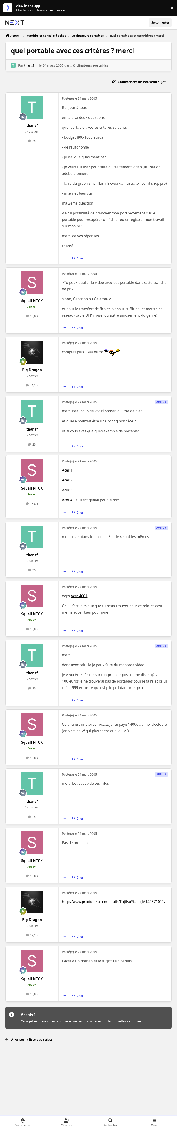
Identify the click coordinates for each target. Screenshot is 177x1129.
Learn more (9, 8)
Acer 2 (67, 480)
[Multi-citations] (64, 258)
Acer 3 (67, 490)
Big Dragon (32, 370)
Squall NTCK (32, 300)
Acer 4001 (79, 596)
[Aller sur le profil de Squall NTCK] (32, 282)
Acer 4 (67, 500)
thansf (29, 65)
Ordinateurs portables (90, 65)
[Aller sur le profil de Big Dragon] (32, 352)
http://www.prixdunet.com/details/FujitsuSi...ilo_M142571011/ (113, 901)
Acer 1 (67, 470)
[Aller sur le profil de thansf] (13, 65)
